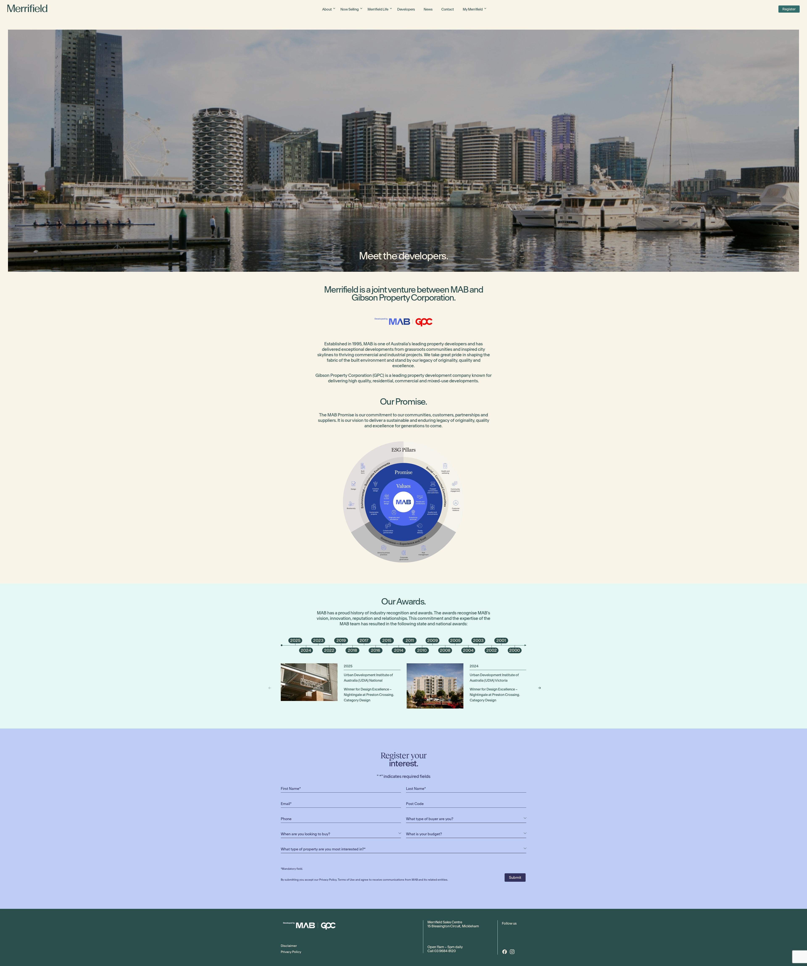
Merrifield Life (378, 9)
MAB (459, 289)
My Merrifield (473, 9)
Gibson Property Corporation (403, 297)
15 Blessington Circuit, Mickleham (453, 926)
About (327, 9)
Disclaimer (289, 946)
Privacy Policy (327, 880)
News (428, 9)
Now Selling (349, 9)
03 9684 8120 (445, 951)
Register (789, 9)
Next (537, 688)
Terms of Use (346, 880)
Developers (406, 9)
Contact (447, 9)
